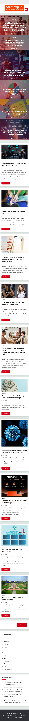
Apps (5, 639)
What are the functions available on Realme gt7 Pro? (14, 502)
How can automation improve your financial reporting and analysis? (14, 72)
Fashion (6, 647)
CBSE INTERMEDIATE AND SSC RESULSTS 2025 (12, 551)
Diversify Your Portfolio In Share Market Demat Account (14, 91)
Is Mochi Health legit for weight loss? (13, 212)
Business (14, 19)
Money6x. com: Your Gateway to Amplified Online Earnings (14, 42)
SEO (5, 655)
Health (3, 208)
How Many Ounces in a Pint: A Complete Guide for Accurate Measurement (12, 259)
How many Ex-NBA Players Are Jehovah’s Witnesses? (12, 303)
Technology (4, 161)
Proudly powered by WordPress (11, 715)
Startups (6, 661)
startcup (14, 33)
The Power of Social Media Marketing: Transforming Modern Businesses (14, 132)
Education (4, 547)
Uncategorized (8, 669)
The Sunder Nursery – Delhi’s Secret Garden (12, 599)
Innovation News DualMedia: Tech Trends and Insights (14, 164)
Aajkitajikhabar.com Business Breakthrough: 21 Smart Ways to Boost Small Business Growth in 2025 (14, 26)
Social (3, 300)
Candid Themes (17, 717)
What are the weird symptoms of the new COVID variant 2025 (14, 452)
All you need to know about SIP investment (14, 112)
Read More (5, 183)
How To (3, 254)
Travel (5, 666)
